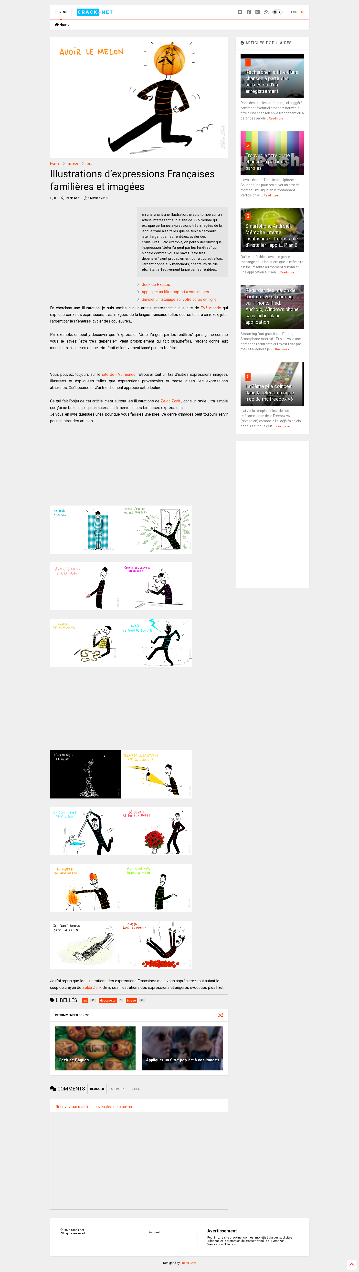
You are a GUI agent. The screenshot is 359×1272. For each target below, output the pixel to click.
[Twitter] (240, 12)
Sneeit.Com (188, 1263)
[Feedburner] (266, 12)
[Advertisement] (91, 241)
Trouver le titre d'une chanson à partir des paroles (267, 161)
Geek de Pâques (156, 284)
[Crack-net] (95, 13)
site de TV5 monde (119, 374)
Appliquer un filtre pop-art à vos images (175, 292)
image (73, 163)
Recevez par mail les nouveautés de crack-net (95, 1106)
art (89, 163)
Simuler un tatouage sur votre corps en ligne (179, 299)
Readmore (276, 118)
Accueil (154, 1232)
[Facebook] (249, 12)
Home (64, 25)
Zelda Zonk (170, 401)
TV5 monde (211, 308)
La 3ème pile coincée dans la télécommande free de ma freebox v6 (269, 392)
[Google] (257, 12)
